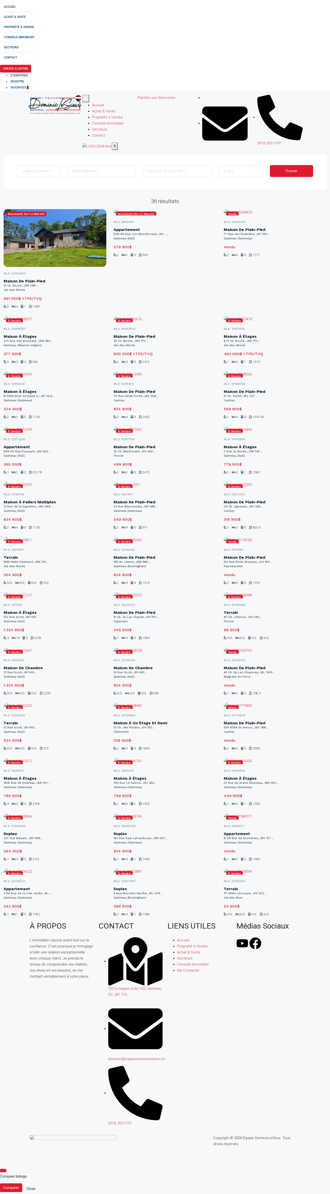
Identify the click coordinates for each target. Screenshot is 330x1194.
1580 (256, 472)
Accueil (10, 6)
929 (145, 255)
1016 (256, 582)
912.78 (37, 472)
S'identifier (19, 75)
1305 (36, 306)
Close (31, 1189)
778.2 (36, 914)
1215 (146, 582)
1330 (256, 803)
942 (35, 361)
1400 (146, 859)
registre (17, 81)
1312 (146, 361)
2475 (146, 472)
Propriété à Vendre (19, 27)
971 (145, 527)
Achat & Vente (15, 17)
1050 (256, 859)
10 (18, 638)
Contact (10, 57)
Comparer (11, 1188)
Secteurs (11, 47)
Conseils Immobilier (19, 37)
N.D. (10, 582)
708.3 (256, 693)
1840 (146, 748)
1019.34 (258, 417)
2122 (36, 859)
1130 (36, 527)
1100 (36, 417)
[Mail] (225, 123)
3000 (256, 748)
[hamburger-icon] (85, 98)
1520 (146, 803)
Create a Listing (15, 68)
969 (156, 693)
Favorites (20, 87)
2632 (146, 417)
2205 (38, 638)
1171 (256, 255)
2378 (36, 803)
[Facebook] (203, 97)
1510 (256, 361)
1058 (146, 914)
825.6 (256, 527)
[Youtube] (242, 943)
